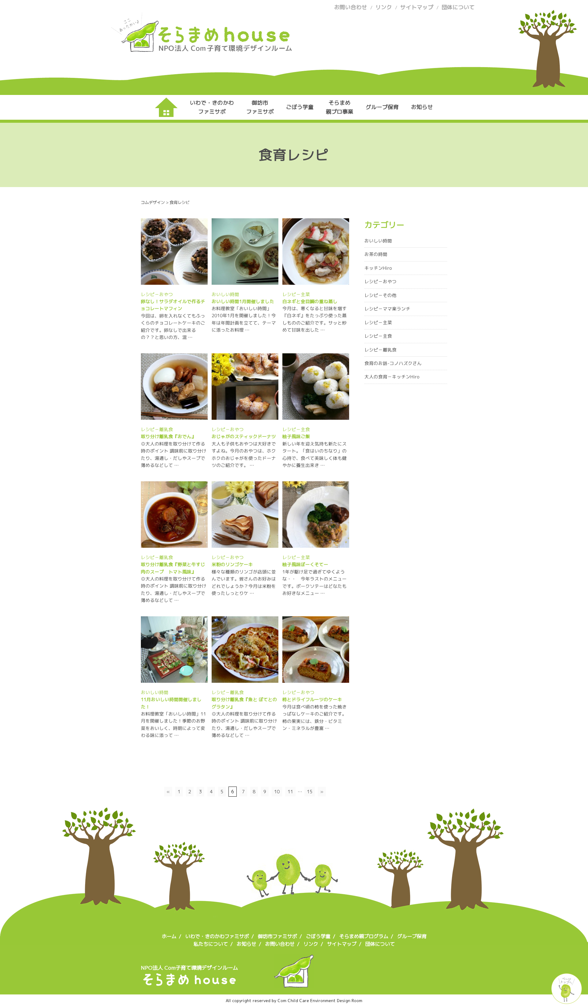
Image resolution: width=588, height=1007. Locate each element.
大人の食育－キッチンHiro (392, 377)
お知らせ (422, 107)
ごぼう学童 (300, 107)
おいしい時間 (225, 294)
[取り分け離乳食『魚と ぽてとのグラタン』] (256, 679)
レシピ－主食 (296, 429)
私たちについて (211, 944)
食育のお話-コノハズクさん (393, 363)
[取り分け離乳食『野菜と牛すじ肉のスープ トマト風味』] (177, 544)
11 (290, 791)
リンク (383, 7)
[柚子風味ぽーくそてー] (329, 544)
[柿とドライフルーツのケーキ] (327, 679)
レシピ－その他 (380, 295)
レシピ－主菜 (296, 294)
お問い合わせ (350, 7)
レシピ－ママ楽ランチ (387, 309)
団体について (458, 7)
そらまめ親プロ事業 (339, 107)
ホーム (169, 936)
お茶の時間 (375, 254)
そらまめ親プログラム (363, 936)
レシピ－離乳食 (157, 429)
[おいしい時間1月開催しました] (254, 281)
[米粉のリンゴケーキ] (257, 544)
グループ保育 (382, 107)
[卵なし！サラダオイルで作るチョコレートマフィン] (185, 281)
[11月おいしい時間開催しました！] (185, 679)
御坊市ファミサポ (260, 107)
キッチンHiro (378, 268)
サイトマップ (416, 7)
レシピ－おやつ (157, 294)
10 (277, 791)
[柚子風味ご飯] (323, 416)
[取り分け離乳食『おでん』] (181, 416)
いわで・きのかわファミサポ (212, 107)
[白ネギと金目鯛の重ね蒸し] (322, 281)
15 (309, 791)
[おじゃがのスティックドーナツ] (256, 416)
